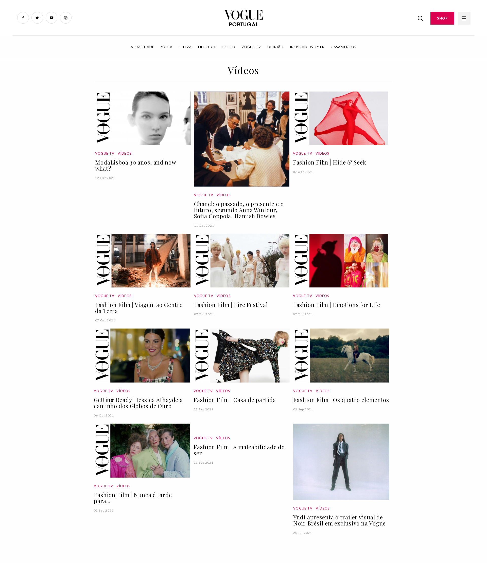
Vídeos (125, 153)
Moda (166, 47)
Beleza (185, 47)
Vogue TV (251, 47)
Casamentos (343, 47)
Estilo (228, 47)
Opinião (275, 47)
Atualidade (142, 47)
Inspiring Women (307, 47)
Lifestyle (207, 47)
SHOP (442, 18)
